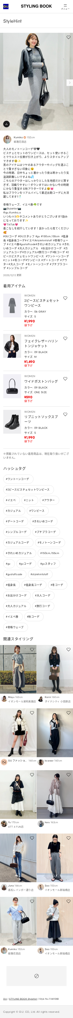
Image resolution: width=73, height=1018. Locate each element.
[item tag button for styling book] (6, 124)
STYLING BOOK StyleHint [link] (23, 999)
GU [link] (5, 999)
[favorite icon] (65, 298)
